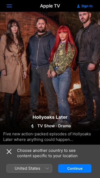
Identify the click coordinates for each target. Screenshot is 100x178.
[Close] (9, 151)
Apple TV (50, 6)
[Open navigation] (12, 6)
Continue (75, 168)
